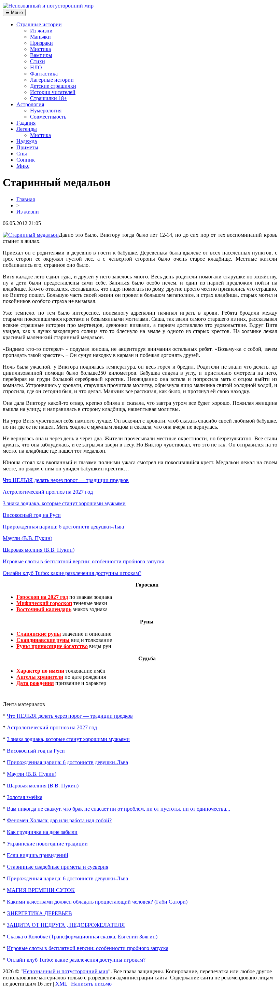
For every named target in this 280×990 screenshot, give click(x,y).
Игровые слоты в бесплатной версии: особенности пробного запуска (83, 561)
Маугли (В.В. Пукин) (27, 538)
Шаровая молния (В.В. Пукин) (38, 550)
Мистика (40, 49)
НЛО (36, 67)
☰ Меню (14, 12)
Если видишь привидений (37, 855)
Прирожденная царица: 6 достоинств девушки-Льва (63, 527)
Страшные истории (39, 24)
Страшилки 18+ (48, 98)
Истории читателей (52, 92)
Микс (22, 166)
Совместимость (48, 117)
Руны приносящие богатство (52, 646)
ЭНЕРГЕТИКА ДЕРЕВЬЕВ (39, 913)
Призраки (41, 43)
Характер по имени (40, 671)
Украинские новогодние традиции (47, 844)
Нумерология (45, 110)
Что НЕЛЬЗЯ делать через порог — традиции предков (66, 480)
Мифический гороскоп (44, 603)
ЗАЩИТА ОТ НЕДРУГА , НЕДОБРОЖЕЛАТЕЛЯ (66, 925)
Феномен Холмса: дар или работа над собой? (59, 820)
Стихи (37, 61)
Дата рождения (35, 683)
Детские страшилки (53, 86)
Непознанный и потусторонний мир (65, 971)
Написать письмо (91, 984)
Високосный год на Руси (32, 515)
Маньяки (40, 37)
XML (61, 984)
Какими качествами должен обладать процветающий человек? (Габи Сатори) (97, 902)
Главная (25, 199)
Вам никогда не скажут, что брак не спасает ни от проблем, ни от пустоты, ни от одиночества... (118, 809)
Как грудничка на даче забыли (42, 832)
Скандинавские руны (43, 640)
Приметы (27, 147)
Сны (21, 153)
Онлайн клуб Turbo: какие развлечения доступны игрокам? (72, 573)
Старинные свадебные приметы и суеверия (57, 867)
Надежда (26, 141)
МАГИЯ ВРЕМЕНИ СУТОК (41, 890)
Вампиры (41, 55)
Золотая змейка (24, 797)
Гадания (26, 123)
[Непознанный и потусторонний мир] (48, 6)
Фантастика (44, 74)
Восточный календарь (43, 609)
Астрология (30, 104)
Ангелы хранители (39, 677)
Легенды (26, 129)
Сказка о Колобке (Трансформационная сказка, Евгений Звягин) (82, 936)
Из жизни (41, 30)
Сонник (25, 160)
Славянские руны (38, 634)
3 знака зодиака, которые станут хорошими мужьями (64, 503)
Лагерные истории (52, 80)
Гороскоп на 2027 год (42, 597)
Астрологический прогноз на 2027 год (48, 492)
